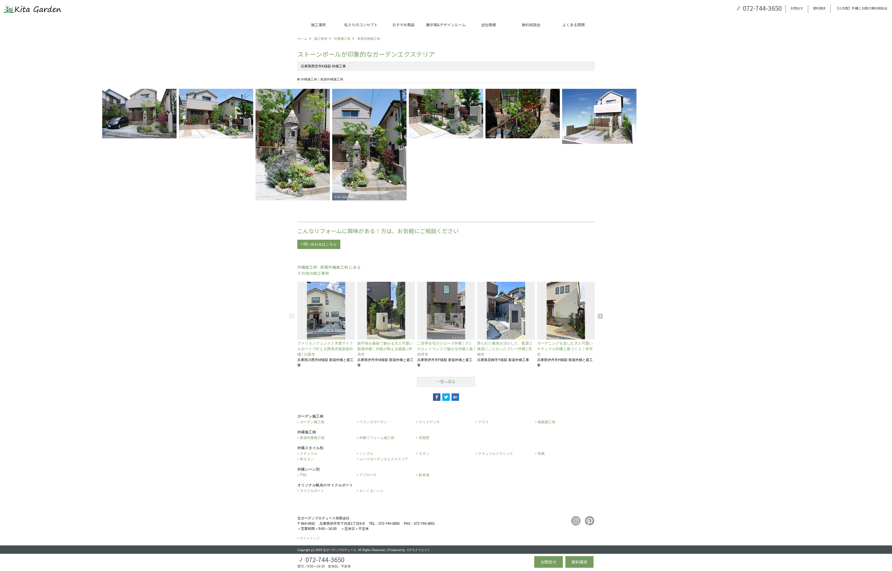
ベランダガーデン (373, 422)
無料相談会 (531, 24)
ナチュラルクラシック (495, 453)
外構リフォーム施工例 (376, 438)
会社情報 (488, 24)
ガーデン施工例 (312, 422)
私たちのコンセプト (361, 24)
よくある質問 (573, 24)
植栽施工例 (546, 422)
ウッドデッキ (429, 422)
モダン (424, 453)
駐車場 (424, 475)
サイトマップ (309, 538)
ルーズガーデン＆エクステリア (383, 459)
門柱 (303, 475)
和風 (541, 453)
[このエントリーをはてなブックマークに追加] (455, 397)
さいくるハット (371, 491)
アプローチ (368, 475)
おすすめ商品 (403, 24)
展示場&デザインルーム (446, 24)
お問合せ (796, 8)
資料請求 (819, 8)
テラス (483, 422)
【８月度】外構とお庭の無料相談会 (861, 8)
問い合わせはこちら (320, 244)
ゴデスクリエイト (418, 550)
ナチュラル (308, 453)
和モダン (307, 459)
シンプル (366, 453)
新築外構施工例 (312, 438)
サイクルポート (312, 491)
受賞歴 (424, 438)
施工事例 (318, 24)
